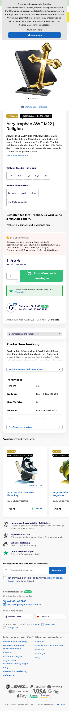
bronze (12, 193)
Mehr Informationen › (17, 155)
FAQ (5, 667)
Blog (37, 657)
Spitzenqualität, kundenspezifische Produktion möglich (37, 537)
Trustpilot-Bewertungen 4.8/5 (25, 554)
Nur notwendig (34, 30)
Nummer (10, 276)
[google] (46, 695)
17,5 (28, 175)
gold (23, 193)
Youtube (35, 624)
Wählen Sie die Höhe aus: (21, 168)
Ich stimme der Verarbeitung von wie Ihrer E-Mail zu (35, 579)
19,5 (37, 175)
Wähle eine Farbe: (17, 185)
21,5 (46, 175)
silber (33, 193)
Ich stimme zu (34, 35)
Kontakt (7, 652)
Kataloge (40, 653)
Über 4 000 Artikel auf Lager (24, 545)
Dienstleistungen (12, 656)
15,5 (19, 175)
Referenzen (9, 675)
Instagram (12, 627)
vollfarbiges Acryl (18, 202)
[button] (28, 98)
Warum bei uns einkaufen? (50, 645)
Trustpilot (20, 292)
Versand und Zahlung (15, 641)
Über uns (40, 649)
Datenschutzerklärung (15, 671)
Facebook (50, 624)
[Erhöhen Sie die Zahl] (16, 274)
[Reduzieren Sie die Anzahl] (16, 278)
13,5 (10, 175)
